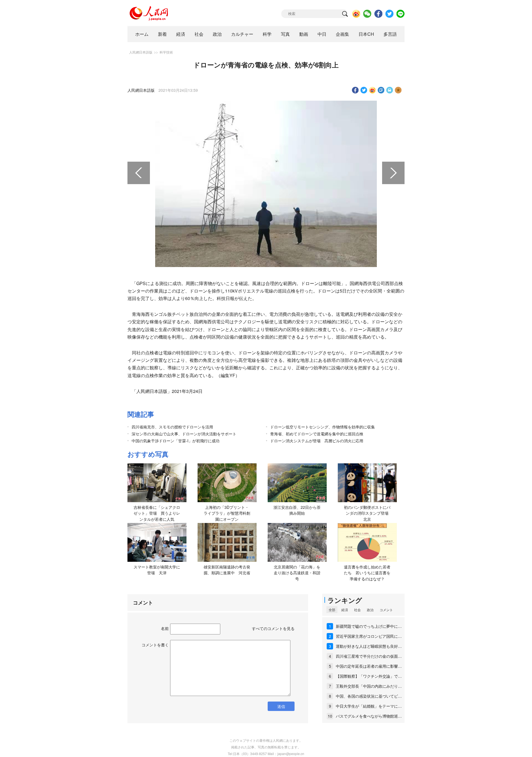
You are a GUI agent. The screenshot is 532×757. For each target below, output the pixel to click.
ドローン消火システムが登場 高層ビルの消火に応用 (316, 440)
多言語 (390, 34)
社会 (199, 34)
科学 (267, 34)
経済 (180, 34)
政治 (217, 34)
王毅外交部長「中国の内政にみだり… (369, 686)
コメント (386, 609)
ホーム (142, 34)
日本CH (366, 34)
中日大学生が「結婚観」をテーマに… (369, 706)
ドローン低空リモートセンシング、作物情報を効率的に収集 (322, 427)
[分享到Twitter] (363, 90)
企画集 (342, 34)
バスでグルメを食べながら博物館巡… (369, 716)
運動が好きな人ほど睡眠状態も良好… (369, 646)
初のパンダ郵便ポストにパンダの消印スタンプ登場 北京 (368, 513)
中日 (322, 34)
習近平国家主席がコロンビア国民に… (369, 636)
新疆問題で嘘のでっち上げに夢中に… (369, 626)
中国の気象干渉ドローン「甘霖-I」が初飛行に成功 (175, 440)
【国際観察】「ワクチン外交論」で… (369, 676)
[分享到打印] (389, 90)
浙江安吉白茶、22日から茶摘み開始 (297, 510)
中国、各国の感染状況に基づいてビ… (369, 696)
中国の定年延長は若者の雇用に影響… (369, 666)
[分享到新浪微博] (372, 90)
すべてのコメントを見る (273, 628)
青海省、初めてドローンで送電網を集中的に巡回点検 (316, 433)
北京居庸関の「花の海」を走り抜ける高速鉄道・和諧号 (297, 572)
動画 (303, 34)
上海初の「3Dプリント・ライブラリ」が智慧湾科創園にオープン (227, 513)
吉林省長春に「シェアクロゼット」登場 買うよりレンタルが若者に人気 (157, 513)
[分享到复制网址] (381, 90)
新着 (162, 34)
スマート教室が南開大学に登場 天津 (157, 570)
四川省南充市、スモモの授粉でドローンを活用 (172, 427)
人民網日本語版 (140, 52)
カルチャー (242, 34)
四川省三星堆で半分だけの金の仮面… (369, 656)
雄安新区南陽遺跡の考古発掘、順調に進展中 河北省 (227, 570)
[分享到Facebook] (355, 90)
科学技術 (166, 52)
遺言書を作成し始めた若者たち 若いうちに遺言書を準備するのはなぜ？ (367, 572)
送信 (281, 706)
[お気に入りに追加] (398, 90)
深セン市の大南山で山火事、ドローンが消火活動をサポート (184, 433)
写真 (285, 34)
